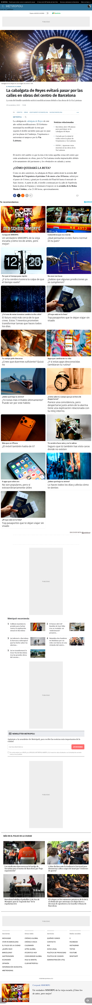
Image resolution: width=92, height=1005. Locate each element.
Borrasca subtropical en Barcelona (69, 2)
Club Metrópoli (31, 963)
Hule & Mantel (31, 960)
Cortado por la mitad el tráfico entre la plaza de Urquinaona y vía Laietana (66, 138)
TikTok (72, 949)
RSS (48, 945)
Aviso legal (52, 949)
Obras (26, 112)
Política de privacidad (56, 952)
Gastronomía (8, 956)
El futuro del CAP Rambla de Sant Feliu (47, 2)
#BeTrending (7, 970)
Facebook (74, 942)
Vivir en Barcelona (10, 942)
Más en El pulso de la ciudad (17, 836)
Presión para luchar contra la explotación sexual (22, 2)
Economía (6, 960)
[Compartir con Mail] (27, 195)
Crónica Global (31, 938)
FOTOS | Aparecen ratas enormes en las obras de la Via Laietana (66, 147)
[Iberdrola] (56, 13)
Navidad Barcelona (56, 112)
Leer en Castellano (6, 9)
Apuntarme (78, 747)
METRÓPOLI (17, 117)
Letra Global (30, 949)
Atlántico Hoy (31, 952)
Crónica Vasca (31, 942)
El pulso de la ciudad (13, 86)
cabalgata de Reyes (35, 121)
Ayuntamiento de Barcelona (39, 112)
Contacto (51, 942)
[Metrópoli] (46, 6)
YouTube (73, 952)
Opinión (5, 963)
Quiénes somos (53, 938)
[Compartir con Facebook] (14, 195)
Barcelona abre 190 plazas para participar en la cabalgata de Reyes (65, 129)
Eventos (19, 112)
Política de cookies (55, 956)
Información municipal (12, 967)
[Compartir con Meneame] (22, 195)
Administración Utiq (56, 960)
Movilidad (6, 938)
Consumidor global (33, 956)
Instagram (74, 945)
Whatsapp (74, 956)
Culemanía (29, 945)
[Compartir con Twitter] (18, 195)
